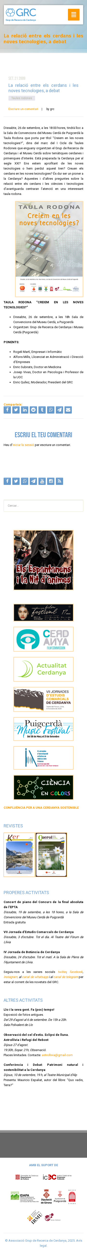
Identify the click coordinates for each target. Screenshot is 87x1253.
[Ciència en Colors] (43, 787)
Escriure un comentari (23, 109)
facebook (76, 972)
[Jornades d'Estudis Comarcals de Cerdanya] (43, 699)
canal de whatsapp (35, 977)
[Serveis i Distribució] (52, 1217)
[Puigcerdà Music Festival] (43, 729)
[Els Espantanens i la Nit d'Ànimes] (43, 560)
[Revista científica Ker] (20, 854)
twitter (62, 972)
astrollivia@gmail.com (57, 1055)
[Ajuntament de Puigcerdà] (60, 1196)
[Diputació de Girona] (46, 1196)
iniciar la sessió (23, 445)
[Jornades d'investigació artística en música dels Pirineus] (43, 758)
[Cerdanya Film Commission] (43, 639)
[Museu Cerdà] (72, 1196)
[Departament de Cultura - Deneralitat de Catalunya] (43, 1177)
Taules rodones (21, 98)
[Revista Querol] (51, 854)
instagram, (11, 977)
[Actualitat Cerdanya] (43, 669)
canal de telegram (65, 977)
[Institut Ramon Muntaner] (34, 1217)
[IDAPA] (24, 1196)
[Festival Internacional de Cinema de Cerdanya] (43, 613)
